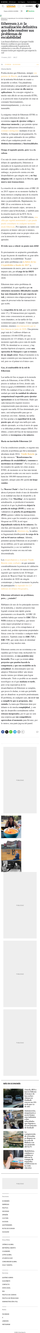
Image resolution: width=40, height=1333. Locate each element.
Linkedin (5, 1321)
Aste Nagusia (21, 2)
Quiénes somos (7, 1277)
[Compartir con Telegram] (15, 731)
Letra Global (7, 1255)
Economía (5, 1201)
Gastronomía (7, 1225)
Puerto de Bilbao (31, 2)
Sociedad (5, 1211)
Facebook (5, 1314)
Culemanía (6, 1251)
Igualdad (5, 1232)
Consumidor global (9, 1262)
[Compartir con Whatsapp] (10, 731)
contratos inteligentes (10, 130)
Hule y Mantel (7, 1265)
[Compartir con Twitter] (6, 732)
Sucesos (5, 1222)
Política (5, 1208)
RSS (3, 1291)
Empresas (5, 1204)
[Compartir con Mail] (19, 731)
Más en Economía (11, 1083)
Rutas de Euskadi (8, 1228)
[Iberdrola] (30, 11)
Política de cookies (9, 1295)
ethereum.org (22, 530)
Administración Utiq (9, 1302)
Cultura (5, 1218)
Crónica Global (8, 1244)
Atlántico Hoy (7, 1258)
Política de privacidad (10, 1298)
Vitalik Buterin (27, 453)
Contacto (5, 1284)
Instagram (6, 1324)
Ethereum (8, 64)
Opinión (5, 1215)
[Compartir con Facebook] (2, 731)
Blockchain (16, 64)
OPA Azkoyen (12, 2)
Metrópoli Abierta (9, 1248)
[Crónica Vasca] (11, 6)
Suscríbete (6, 1281)
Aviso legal (6, 1288)
